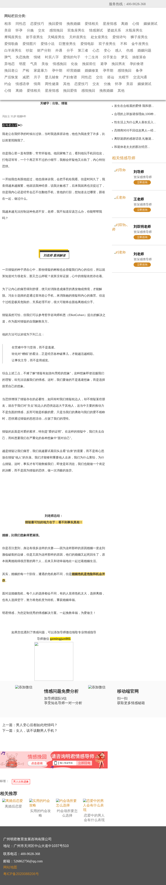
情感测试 (96, 30)
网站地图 (10, 867)
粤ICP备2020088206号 (21, 874)
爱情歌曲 (11, 44)
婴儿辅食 (52, 77)
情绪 (37, 57)
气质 (33, 64)
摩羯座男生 (13, 37)
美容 (7, 30)
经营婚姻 (73, 70)
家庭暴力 (41, 70)
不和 (123, 44)
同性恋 (21, 23)
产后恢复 (11, 77)
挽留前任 (89, 64)
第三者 (83, 50)
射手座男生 (34, 37)
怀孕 (19, 30)
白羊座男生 (13, 50)
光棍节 (123, 77)
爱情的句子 (71, 57)
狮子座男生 (139, 37)
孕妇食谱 (137, 64)
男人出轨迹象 (21, 781)
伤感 (129, 50)
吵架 (29, 50)
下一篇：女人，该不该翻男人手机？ (29, 730)
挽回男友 (118, 64)
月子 (37, 77)
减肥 (25, 77)
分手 (70, 50)
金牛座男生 (140, 44)
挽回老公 (11, 70)
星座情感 (110, 23)
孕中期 (57, 70)
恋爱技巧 (37, 23)
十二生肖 (92, 57)
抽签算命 (139, 57)
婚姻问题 (144, 50)
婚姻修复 (92, 70)
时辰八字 (52, 57)
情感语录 (22, 84)
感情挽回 (56, 30)
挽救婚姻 (73, 23)
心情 (135, 23)
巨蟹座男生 (67, 44)
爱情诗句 (119, 37)
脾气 (7, 57)
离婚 (124, 23)
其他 (66, 84)
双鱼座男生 (76, 30)
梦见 (124, 57)
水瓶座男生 (134, 30)
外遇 (58, 50)
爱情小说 (47, 44)
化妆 (74, 64)
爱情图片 (29, 44)
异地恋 (9, 64)
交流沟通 (140, 77)
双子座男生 (107, 44)
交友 (41, 30)
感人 (118, 50)
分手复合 (110, 57)
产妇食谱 (70, 77)
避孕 (103, 64)
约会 (7, 84)
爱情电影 (87, 44)
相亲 (7, 23)
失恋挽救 (22, 57)
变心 (107, 50)
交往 (99, 77)
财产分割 (44, 50)
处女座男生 (99, 37)
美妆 (45, 64)
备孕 (139, 70)
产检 (25, 70)
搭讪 (110, 77)
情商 (37, 84)
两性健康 (52, 84)
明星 (22, 64)
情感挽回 (60, 64)
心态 (96, 50)
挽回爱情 (55, 23)
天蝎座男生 (56, 37)
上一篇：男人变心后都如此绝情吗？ (29, 725)
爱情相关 (92, 23)
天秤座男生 (77, 37)
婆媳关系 (114, 30)
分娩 (30, 30)
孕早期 (108, 70)
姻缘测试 (150, 23)
